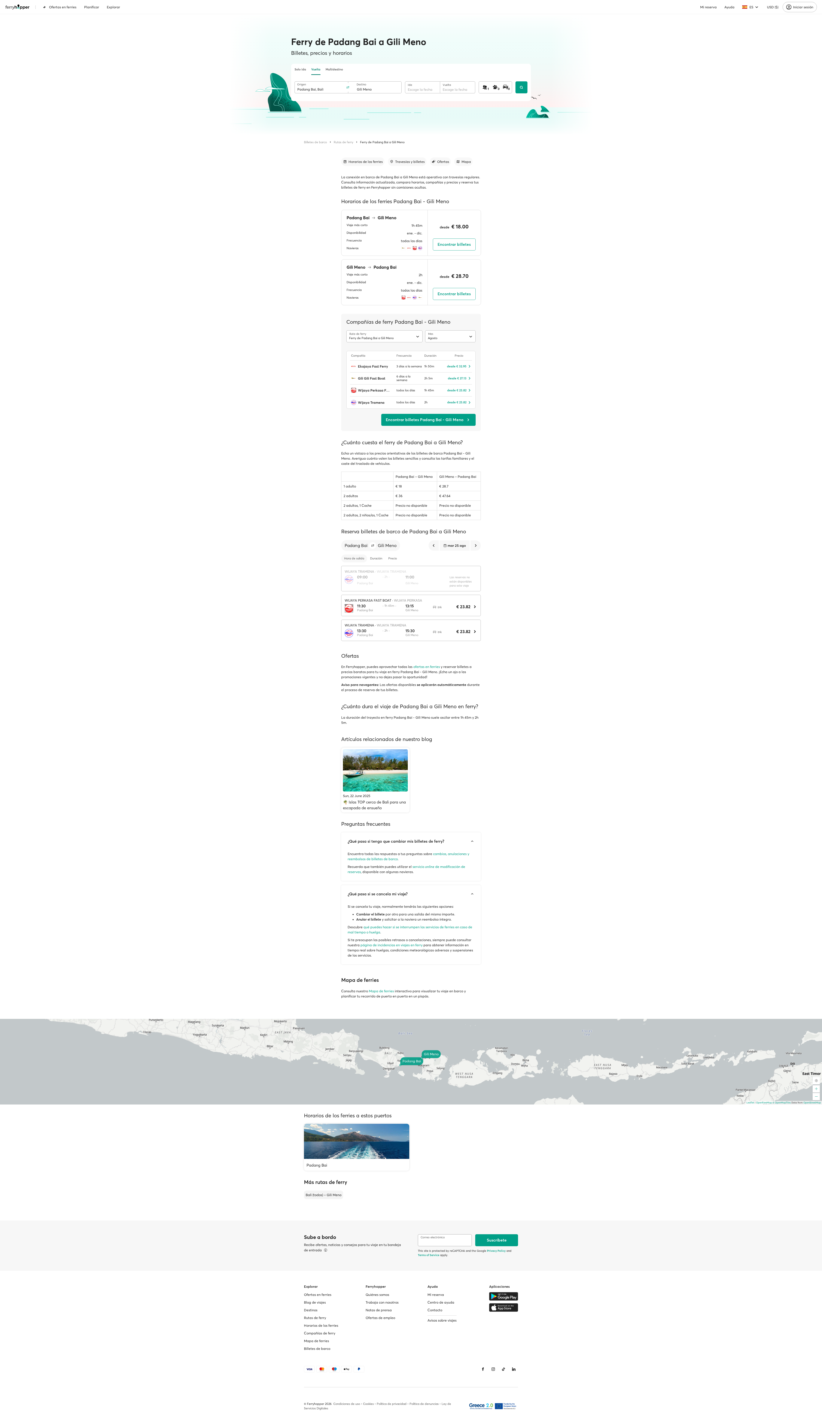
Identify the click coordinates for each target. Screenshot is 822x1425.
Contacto (434, 1310)
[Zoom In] (816, 1089)
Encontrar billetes (454, 244)
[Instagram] (493, 1369)
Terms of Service (428, 1255)
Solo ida (300, 69)
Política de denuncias (424, 1404)
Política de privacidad (392, 1404)
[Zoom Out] (816, 1096)
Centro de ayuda (440, 1302)
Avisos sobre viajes (442, 1320)
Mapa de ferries (381, 991)
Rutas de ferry (343, 142)
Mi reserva (708, 7)
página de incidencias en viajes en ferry (391, 945)
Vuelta (315, 69)
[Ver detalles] (326, 1250)
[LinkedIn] (513, 1369)
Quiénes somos (377, 1294)
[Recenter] (816, 1080)
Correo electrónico (433, 1237)
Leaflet (750, 1102)
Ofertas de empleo (380, 1318)
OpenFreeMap (764, 1102)
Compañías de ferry (319, 1333)
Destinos (310, 1310)
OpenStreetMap (812, 1102)
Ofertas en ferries (62, 7)
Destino (361, 84)
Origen (301, 84)
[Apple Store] (503, 1307)
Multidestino (334, 69)
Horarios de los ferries (321, 1325)
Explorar (113, 7)
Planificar (91, 7)
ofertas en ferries (426, 667)
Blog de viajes (315, 1302)
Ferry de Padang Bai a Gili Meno (382, 142)
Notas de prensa (379, 1310)
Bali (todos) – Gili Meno (323, 1195)
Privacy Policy (496, 1250)
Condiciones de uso (346, 1404)
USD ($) (772, 7)
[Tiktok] (503, 1369)
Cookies (368, 1404)
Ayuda (729, 7)
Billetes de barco (315, 142)
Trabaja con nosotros (382, 1302)
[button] (373, 545)
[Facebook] (483, 1369)
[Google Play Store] (503, 1296)
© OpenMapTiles (782, 1102)
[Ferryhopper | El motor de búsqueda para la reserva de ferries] (17, 7)
